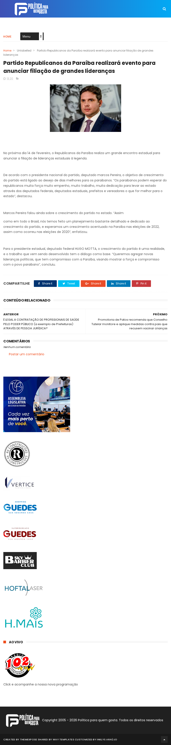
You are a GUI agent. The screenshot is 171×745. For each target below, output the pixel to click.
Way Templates (63, 739)
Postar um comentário (26, 354)
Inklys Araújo (107, 739)
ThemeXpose (28, 739)
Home (7, 36)
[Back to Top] (164, 739)
